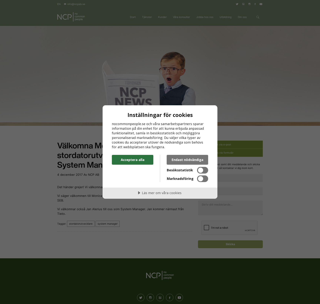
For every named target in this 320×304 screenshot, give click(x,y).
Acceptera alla (132, 159)
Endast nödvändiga (187, 159)
